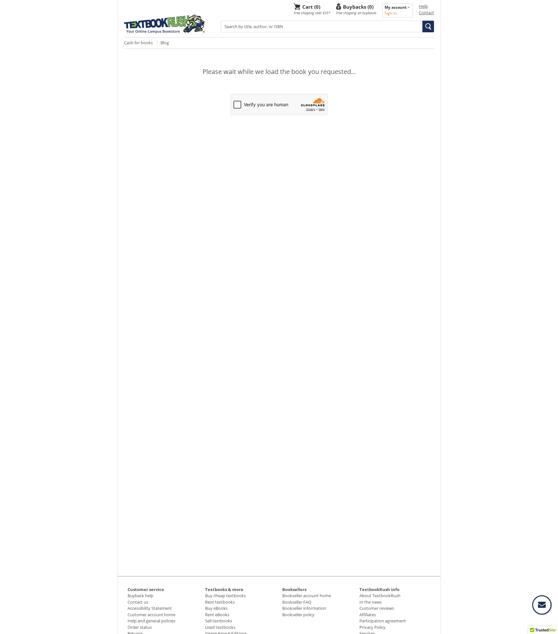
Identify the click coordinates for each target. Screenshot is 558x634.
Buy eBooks (216, 608)
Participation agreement (382, 621)
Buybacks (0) (358, 7)
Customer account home (151, 615)
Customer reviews (376, 608)
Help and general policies (151, 621)
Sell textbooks (218, 621)
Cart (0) (311, 7)
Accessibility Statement (150, 608)
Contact (426, 13)
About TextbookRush (379, 595)
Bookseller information (304, 608)
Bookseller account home (306, 595)
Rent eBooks (217, 615)
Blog (164, 43)
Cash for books (138, 43)
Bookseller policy (298, 615)
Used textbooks (220, 627)
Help (423, 6)
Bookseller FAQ (296, 602)
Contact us (138, 602)
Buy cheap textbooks (225, 595)
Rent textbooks (220, 602)
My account (396, 7)
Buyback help (140, 595)
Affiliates (367, 615)
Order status (140, 627)
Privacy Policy (372, 627)
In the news (370, 602)
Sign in (391, 13)
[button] (428, 26)
